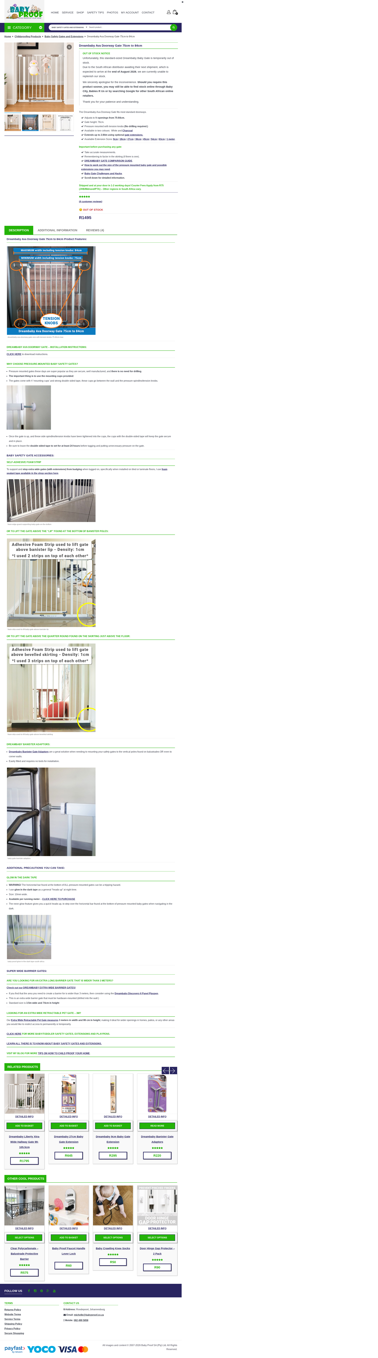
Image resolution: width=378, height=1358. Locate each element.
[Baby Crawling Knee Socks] (113, 1205)
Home (55, 12)
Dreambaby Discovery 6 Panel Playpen (136, 993)
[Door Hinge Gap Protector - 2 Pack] (157, 1205)
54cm (154, 139)
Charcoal (127, 130)
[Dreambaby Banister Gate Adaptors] (157, 1094)
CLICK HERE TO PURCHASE (58, 899)
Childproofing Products (28, 36)
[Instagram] (35, 1291)
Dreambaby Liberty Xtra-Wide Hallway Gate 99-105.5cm (24, 1142)
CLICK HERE (14, 354)
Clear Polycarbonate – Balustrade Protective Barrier (24, 1254)
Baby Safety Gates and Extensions (64, 36)
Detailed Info (24, 1116)
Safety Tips (95, 12)
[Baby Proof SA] (24, 11)
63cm (162, 139)
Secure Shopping (14, 1333)
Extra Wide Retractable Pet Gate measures (34, 1020)
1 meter (171, 139)
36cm (138, 139)
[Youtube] (54, 1291)
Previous (165, 1070)
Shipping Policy (13, 1324)
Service (68, 12)
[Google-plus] (48, 1291)
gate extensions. (134, 135)
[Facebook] (29, 1291)
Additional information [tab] (57, 230)
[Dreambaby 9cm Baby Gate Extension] (113, 1094)
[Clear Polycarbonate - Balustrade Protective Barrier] (24, 1205)
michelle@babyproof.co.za (89, 1315)
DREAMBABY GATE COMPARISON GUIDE (108, 161)
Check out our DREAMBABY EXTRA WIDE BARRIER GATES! (41, 987)
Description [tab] (19, 230)
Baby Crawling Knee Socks (113, 1248)
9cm (115, 139)
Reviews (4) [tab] (95, 230)
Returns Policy (12, 1309)
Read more (157, 1126)
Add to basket (24, 1126)
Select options (24, 1237)
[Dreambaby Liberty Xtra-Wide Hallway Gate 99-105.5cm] (24, 1094)
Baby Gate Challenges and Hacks (103, 173)
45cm (146, 139)
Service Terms (12, 1319)
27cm (130, 139)
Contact (148, 12)
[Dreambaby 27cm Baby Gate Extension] (69, 1094)
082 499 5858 (81, 1320)
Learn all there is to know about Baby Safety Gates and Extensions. (54, 1043)
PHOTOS (112, 12)
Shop (80, 12)
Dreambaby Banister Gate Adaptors (29, 751)
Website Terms (12, 1314)
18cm (123, 139)
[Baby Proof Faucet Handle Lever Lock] (69, 1205)
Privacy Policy (12, 1328)
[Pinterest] (41, 1291)
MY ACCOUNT (130, 12)
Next (173, 1070)
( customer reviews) (90, 201)
